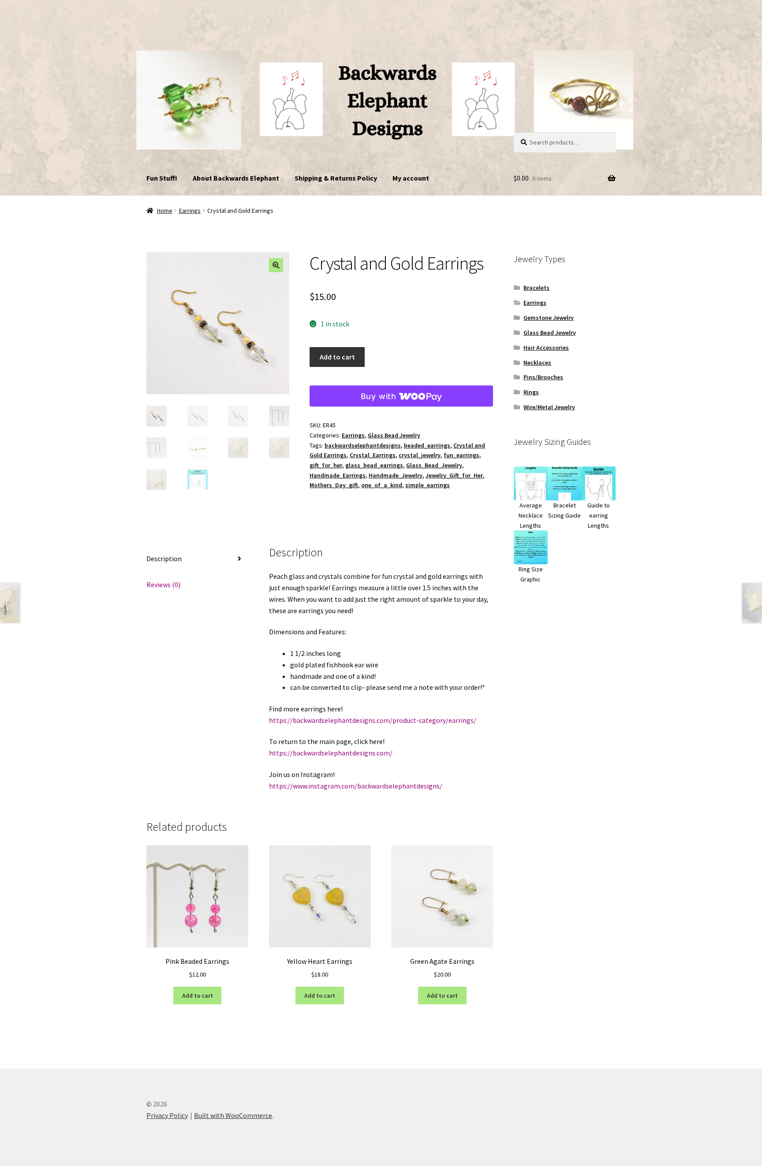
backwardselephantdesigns (363, 445)
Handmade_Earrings (338, 475)
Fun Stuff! (161, 178)
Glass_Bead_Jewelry (434, 465)
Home (164, 211)
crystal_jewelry (420, 455)
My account (410, 178)
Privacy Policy (167, 1115)
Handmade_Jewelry (395, 475)
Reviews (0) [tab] (163, 584)
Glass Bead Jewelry (394, 435)
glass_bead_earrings (374, 465)
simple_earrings (427, 485)
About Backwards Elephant (236, 178)
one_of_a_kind (381, 485)
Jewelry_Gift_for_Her (454, 475)
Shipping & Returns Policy (336, 178)
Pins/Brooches (543, 377)
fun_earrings (461, 455)
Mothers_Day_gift (334, 485)
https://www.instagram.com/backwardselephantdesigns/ (355, 785)
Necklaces (537, 362)
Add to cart (337, 356)
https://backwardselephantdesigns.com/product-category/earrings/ (372, 720)
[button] (276, 265)
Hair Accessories (546, 348)
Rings (531, 392)
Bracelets (536, 288)
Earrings (190, 211)
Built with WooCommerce (233, 1115)
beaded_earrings (427, 445)
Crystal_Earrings (373, 455)
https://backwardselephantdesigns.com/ (330, 752)
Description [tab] (164, 558)
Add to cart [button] (197, 995)
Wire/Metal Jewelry (549, 407)
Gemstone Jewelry (548, 318)
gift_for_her (326, 465)
